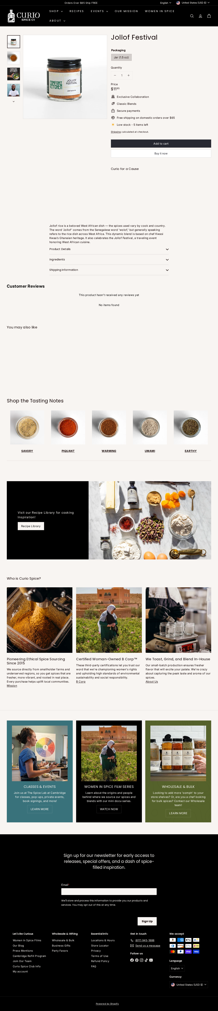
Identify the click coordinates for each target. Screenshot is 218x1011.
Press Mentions (23, 950)
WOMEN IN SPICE (160, 11)
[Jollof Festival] (161, 185)
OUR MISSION (126, 11)
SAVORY (27, 451)
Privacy (96, 950)
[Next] (13, 100)
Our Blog (18, 945)
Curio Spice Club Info (27, 966)
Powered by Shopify (107, 1003)
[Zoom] (65, 77)
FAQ (93, 966)
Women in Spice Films (27, 940)
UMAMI (150, 451)
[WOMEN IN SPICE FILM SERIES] (109, 753)
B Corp (80, 681)
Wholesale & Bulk (63, 940)
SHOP (54, 11)
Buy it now (161, 153)
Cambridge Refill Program (29, 956)
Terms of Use (99, 956)
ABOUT (56, 21)
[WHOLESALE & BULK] (178, 753)
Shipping (116, 131)
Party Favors (60, 950)
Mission (12, 685)
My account (20, 971)
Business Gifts (61, 945)
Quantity (116, 67)
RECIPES (76, 11)
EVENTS (98, 11)
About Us (152, 681)
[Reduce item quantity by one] (115, 75)
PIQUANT (68, 451)
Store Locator (100, 945)
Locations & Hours (103, 940)
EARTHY (191, 451)
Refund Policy (100, 961)
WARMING (109, 451)
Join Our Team (22, 961)
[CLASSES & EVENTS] (40, 753)
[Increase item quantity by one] (128, 75)
